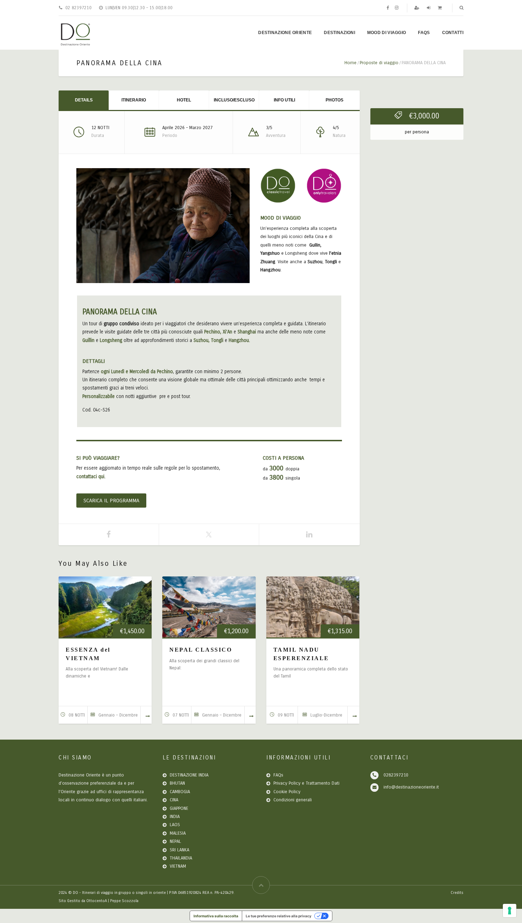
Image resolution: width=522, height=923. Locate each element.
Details (84, 100)
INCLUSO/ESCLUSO (234, 100)
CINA (174, 800)
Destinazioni (339, 32)
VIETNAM (178, 866)
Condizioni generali (292, 800)
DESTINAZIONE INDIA (189, 775)
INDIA (175, 816)
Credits (457, 892)
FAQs (424, 32)
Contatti (452, 32)
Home (350, 63)
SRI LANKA (179, 850)
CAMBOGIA (180, 792)
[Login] (429, 7)
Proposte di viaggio (379, 63)
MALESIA (178, 833)
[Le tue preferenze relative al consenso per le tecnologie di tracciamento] (509, 910)
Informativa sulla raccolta (216, 916)
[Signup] (417, 7)
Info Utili (284, 100)
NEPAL (175, 841)
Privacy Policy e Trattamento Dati (306, 783)
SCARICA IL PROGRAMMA (111, 500)
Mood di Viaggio (386, 32)
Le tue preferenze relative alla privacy (278, 916)
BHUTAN (177, 783)
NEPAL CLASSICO (200, 650)
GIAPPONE (179, 808)
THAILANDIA (181, 858)
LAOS (175, 825)
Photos (334, 100)
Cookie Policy (286, 792)
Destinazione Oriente (285, 32)
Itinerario (133, 100)
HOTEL (184, 100)
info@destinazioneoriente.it (411, 787)
